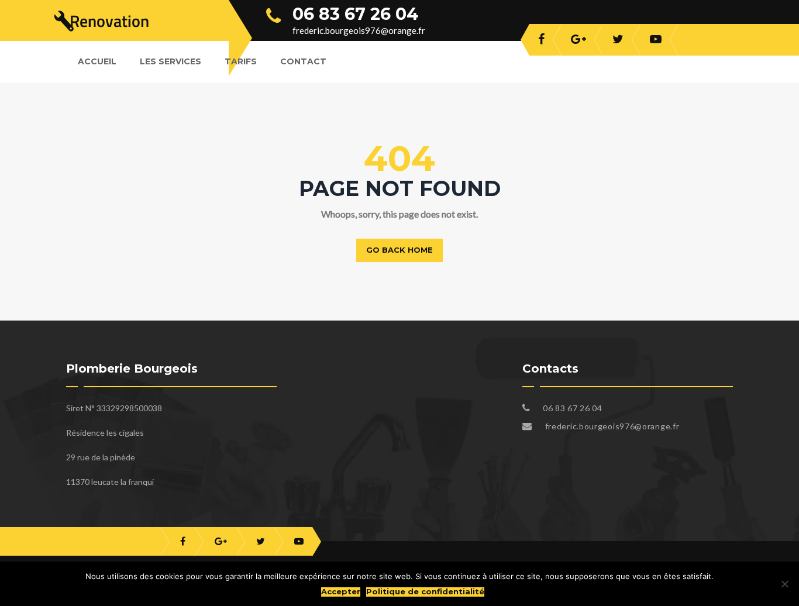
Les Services (170, 61)
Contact (303, 61)
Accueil (97, 61)
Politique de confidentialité (425, 591)
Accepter (340, 591)
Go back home (399, 249)
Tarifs (241, 61)
